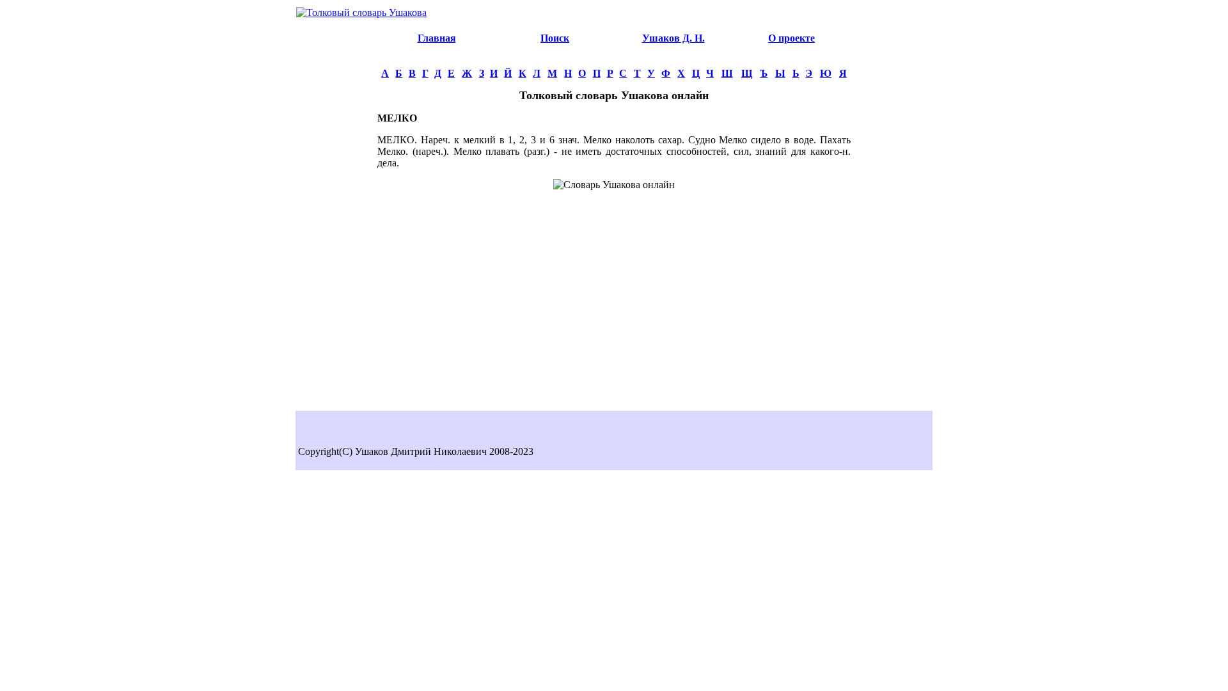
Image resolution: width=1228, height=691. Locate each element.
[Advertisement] (336, 215)
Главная (437, 38)
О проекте (791, 38)
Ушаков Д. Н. (673, 38)
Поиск (554, 38)
